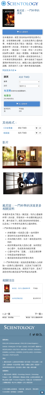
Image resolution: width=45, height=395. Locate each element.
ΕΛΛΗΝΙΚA (37, 352)
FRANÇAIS (11, 346)
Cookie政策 (6, 392)
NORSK (30, 349)
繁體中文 (38, 346)
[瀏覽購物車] (42, 392)
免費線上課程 (29, 364)
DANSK (4, 346)
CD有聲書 (8, 128)
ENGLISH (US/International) (11, 343)
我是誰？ (37, 364)
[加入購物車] (36, 128)
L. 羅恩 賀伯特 (6, 362)
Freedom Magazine (19, 380)
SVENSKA (37, 349)
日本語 (25, 346)
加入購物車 (23, 32)
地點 (28, 367)
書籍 (22, 364)
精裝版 (7, 133)
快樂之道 (29, 380)
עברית (18, 346)
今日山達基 (35, 362)
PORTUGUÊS (14, 355)
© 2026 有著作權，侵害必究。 (17, 389)
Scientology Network (24, 374)
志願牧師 (9, 364)
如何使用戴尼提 (17, 298)
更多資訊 (19, 367)
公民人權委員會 (27, 382)
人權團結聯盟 (6, 382)
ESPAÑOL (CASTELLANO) (24, 352)
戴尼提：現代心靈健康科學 (21, 288)
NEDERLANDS (7, 349)
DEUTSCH (16, 349)
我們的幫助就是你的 (8, 367)
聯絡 (24, 367)
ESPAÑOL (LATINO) (8, 352)
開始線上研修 (25, 377)
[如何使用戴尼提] (7, 298)
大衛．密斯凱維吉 (14, 377)
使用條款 (13, 392)
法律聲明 (20, 392)
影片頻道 (27, 362)
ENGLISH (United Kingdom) (29, 343)
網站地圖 (33, 367)
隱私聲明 (35, 389)
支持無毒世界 (37, 380)
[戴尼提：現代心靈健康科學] (7, 288)
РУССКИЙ (31, 346)
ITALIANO (5, 355)
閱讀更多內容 (8, 70)
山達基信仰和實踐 (18, 362)
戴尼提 (14, 374)
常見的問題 (16, 364)
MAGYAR (24, 349)
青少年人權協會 (17, 382)
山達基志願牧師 (35, 377)
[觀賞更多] (40, 128)
